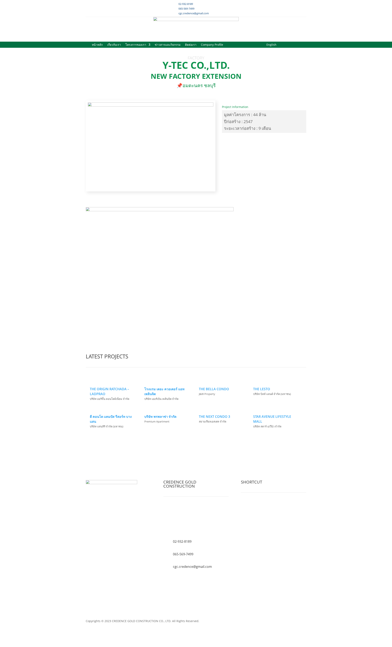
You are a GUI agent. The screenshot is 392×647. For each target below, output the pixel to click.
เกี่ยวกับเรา (114, 45)
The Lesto (261, 389)
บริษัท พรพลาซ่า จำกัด (160, 416)
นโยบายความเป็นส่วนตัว (258, 520)
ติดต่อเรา (190, 45)
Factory (196, 58)
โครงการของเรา (135, 45)
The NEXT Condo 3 (214, 416)
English (271, 45)
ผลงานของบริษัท (253, 510)
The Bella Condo (214, 389)
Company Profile (212, 45)
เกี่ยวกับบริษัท (251, 505)
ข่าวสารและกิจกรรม (167, 45)
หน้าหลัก (97, 45)
